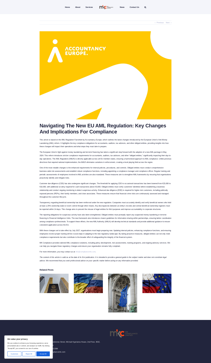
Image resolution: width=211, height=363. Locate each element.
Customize (14, 354)
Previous (160, 23)
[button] (136, 7)
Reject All (29, 354)
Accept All (43, 354)
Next (168, 23)
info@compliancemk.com (85, 252)
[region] (28, 347)
